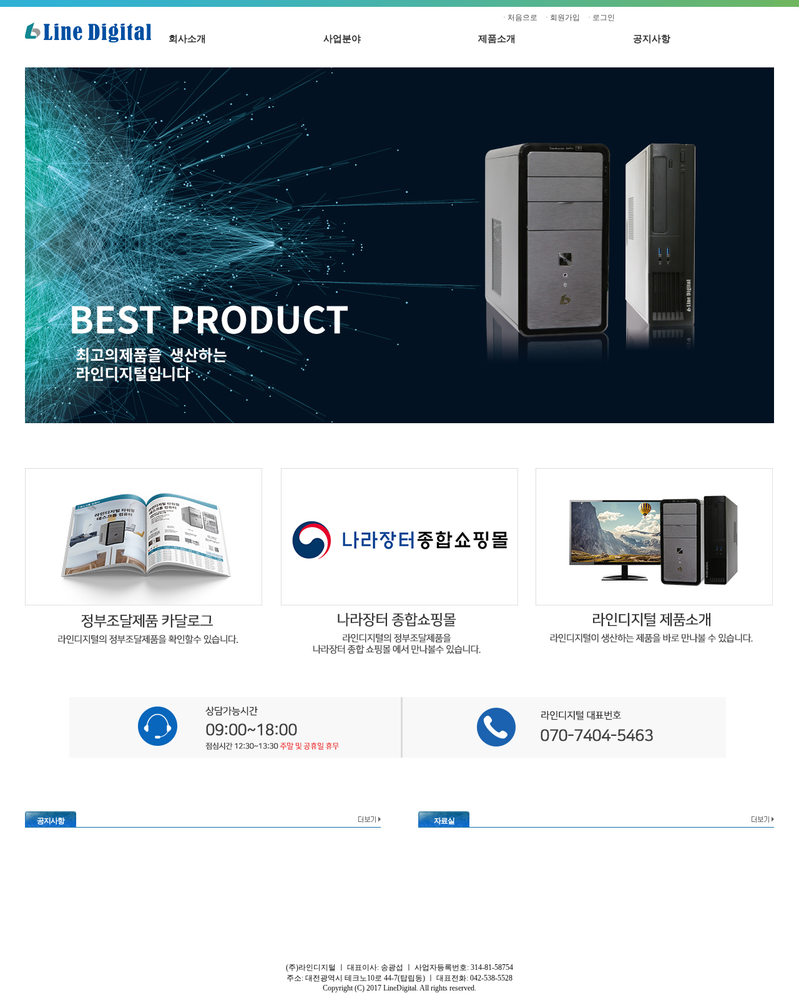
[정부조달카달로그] (143, 652)
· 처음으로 (520, 17)
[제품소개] (654, 652)
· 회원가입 (563, 17)
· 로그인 (601, 17)
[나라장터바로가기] (399, 652)
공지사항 (651, 39)
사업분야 (342, 39)
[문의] (398, 755)
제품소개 (497, 39)
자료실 (444, 820)
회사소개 (187, 39)
